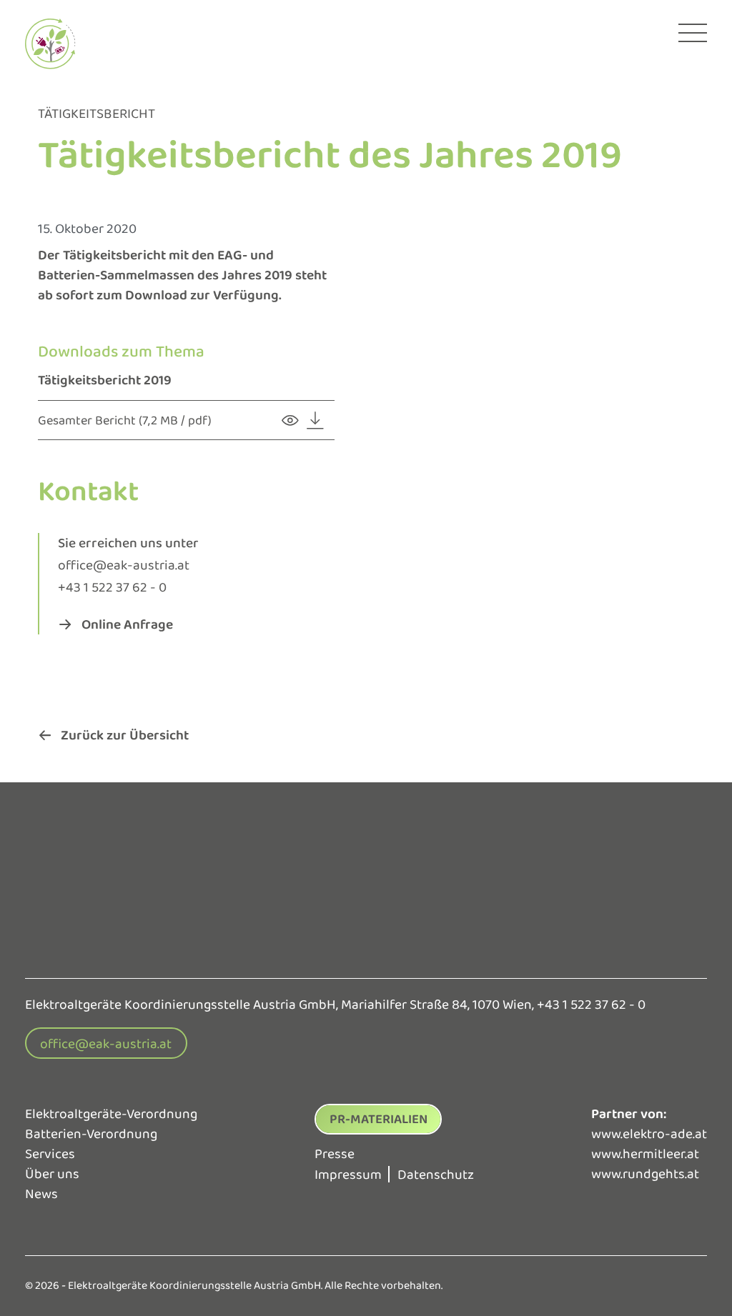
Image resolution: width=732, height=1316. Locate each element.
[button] (116, 624)
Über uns (52, 1174)
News (41, 1194)
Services (50, 1154)
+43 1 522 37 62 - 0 (112, 587)
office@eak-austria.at (123, 564)
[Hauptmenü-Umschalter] (693, 33)
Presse (335, 1154)
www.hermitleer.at (645, 1154)
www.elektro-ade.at (649, 1134)
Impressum (348, 1175)
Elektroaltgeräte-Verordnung (111, 1114)
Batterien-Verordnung (91, 1134)
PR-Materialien (378, 1118)
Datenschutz (435, 1175)
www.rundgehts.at (645, 1174)
